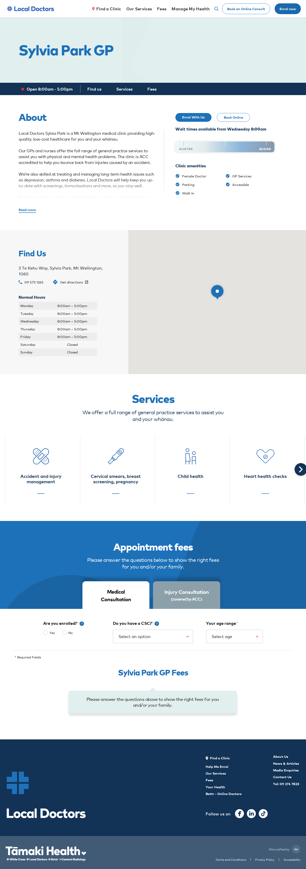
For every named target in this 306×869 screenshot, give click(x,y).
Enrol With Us (193, 117)
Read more (27, 209)
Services (124, 89)
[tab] (116, 595)
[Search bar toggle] (216, 9)
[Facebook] (239, 813)
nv (296, 849)
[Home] (30, 8)
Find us (94, 89)
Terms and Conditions (230, 859)
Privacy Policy (264, 859)
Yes (52, 632)
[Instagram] (251, 813)
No (70, 632)
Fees (152, 89)
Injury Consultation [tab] (186, 594)
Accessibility (292, 859)
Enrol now (288, 8)
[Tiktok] (263, 813)
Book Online (233, 117)
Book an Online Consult (246, 8)
